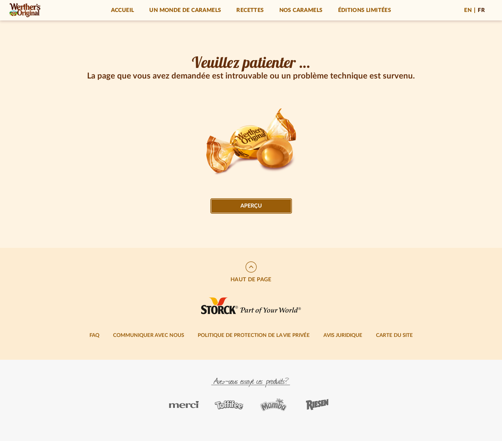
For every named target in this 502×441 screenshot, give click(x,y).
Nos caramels (301, 10)
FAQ (94, 335)
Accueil (122, 10)
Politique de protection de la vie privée (254, 335)
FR (481, 10)
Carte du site (394, 335)
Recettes (250, 10)
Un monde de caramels (185, 10)
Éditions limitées (364, 10)
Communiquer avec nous (148, 335)
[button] (251, 272)
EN (468, 10)
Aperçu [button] (251, 206)
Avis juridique (342, 335)
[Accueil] (25, 10)
